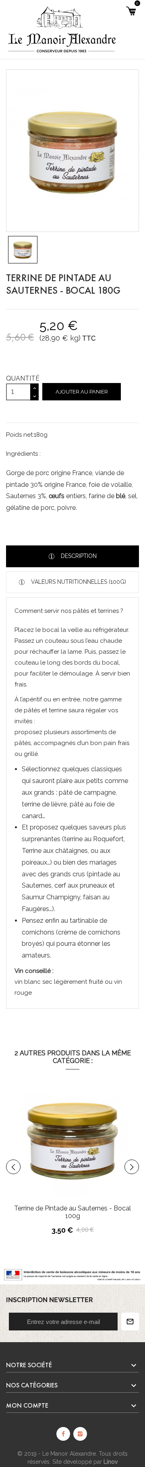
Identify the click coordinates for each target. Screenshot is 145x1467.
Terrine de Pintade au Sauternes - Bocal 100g (72, 1212)
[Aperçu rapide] (95, 1159)
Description (78, 556)
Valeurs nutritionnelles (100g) (77, 582)
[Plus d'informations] (112, 1159)
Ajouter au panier (82, 392)
